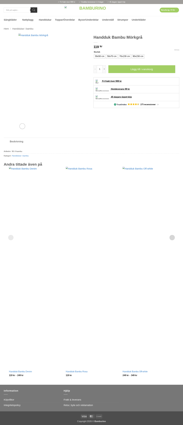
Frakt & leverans (72, 399)
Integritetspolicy (12, 405)
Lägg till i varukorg (142, 69)
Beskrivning (16, 141)
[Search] (34, 10)
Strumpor (122, 19)
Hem (6, 28)
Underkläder (139, 19)
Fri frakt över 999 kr (112, 81)
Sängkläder (10, 19)
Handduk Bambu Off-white (135, 371)
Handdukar (45, 19)
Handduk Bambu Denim (20, 371)
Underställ (108, 19)
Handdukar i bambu (22, 28)
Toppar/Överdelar (65, 19)
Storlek (97, 52)
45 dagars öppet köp (121, 97)
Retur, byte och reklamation (78, 405)
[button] (169, 10)
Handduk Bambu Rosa (76, 371)
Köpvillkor (9, 399)
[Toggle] (7, 142)
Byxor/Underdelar (88, 19)
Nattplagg (27, 19)
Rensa (176, 50)
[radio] (99, 56)
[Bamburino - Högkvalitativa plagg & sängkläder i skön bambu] (92, 10)
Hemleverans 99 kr (120, 89)
